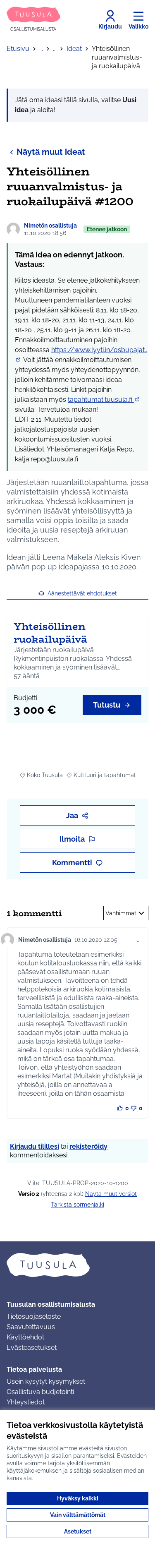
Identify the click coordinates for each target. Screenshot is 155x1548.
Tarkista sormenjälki (77, 1204)
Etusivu (18, 49)
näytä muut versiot (111, 1193)
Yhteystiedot (26, 1402)
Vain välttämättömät (77, 1515)
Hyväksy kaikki (77, 1498)
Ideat (74, 49)
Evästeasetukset (32, 1347)
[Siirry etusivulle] (77, 1265)
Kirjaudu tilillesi (34, 1146)
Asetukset (77, 1531)
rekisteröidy (88, 1146)
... (41, 49)
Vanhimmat (120, 913)
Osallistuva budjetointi (40, 1392)
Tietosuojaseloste (34, 1316)
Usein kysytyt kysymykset (46, 1381)
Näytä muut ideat (51, 152)
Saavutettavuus (31, 1327)
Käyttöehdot (25, 1337)
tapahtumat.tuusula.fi (104, 399)
